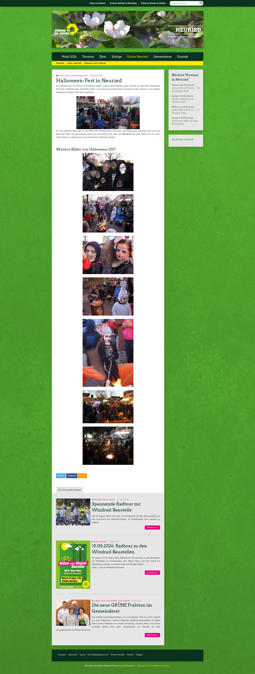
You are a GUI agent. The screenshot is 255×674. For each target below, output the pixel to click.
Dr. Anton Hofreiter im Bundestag (123, 3)
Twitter (61, 476)
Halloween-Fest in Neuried (89, 80)
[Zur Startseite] (66, 35)
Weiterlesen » (152, 527)
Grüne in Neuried (74, 63)
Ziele (102, 56)
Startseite (60, 63)
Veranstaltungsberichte (79, 75)
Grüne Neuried (137, 56)
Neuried (188, 30)
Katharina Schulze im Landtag (153, 3)
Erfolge (117, 56)
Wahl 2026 (69, 56)
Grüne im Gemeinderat (109, 601)
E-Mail (82, 476)
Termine (88, 56)
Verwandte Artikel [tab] (71, 490)
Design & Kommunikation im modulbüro (155, 666)
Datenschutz (72, 655)
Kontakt (182, 56)
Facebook (72, 476)
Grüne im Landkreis (97, 3)
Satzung (82, 655)
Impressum (62, 655)
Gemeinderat (163, 56)
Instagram (139, 655)
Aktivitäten (98, 500)
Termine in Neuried (117, 655)
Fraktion (97, 601)
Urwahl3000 (122, 666)
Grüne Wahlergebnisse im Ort (98, 655)
